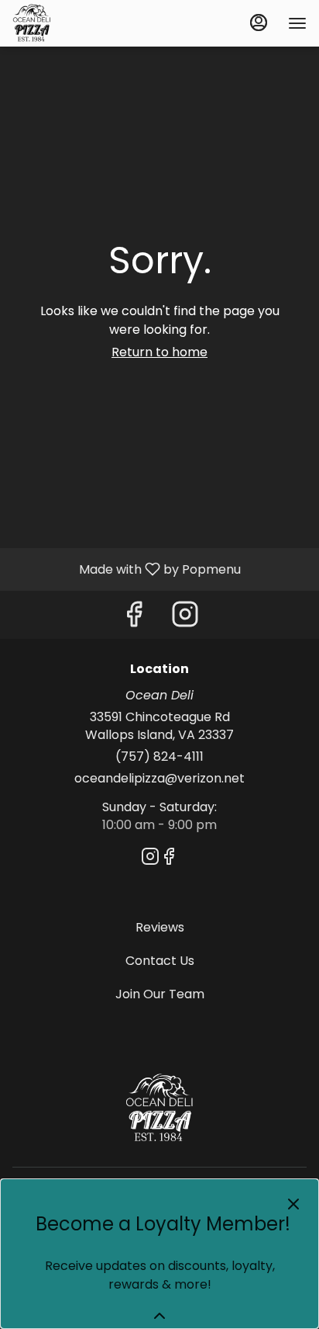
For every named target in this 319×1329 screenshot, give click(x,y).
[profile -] (258, 22)
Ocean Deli (159, 1108)
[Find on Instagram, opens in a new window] (185, 618)
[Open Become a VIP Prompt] (159, 1315)
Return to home (159, 352)
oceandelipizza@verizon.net (159, 778)
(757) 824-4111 (159, 756)
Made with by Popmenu (126, 568)
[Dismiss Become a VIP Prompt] (293, 1204)
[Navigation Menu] (297, 23)
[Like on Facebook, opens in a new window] (134, 618)
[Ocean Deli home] (82, 23)
